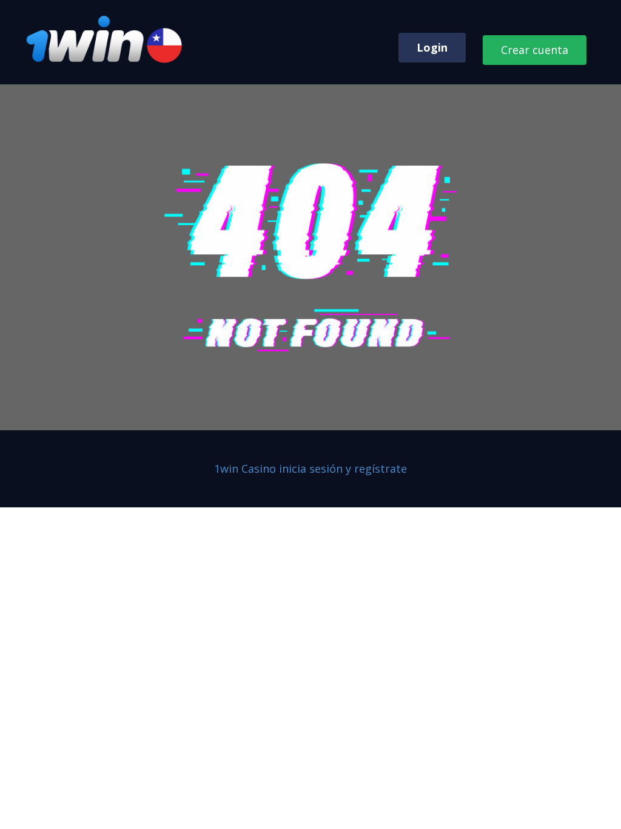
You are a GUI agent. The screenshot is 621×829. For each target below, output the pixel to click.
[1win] (105, 39)
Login (432, 47)
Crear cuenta (534, 49)
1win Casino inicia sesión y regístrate (310, 468)
